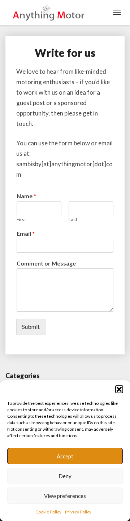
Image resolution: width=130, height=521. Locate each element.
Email (26, 233)
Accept (65, 456)
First (21, 219)
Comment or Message (46, 263)
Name (26, 195)
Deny (65, 476)
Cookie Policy (48, 512)
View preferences (65, 496)
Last (73, 219)
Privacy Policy (78, 512)
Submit (31, 326)
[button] (119, 389)
